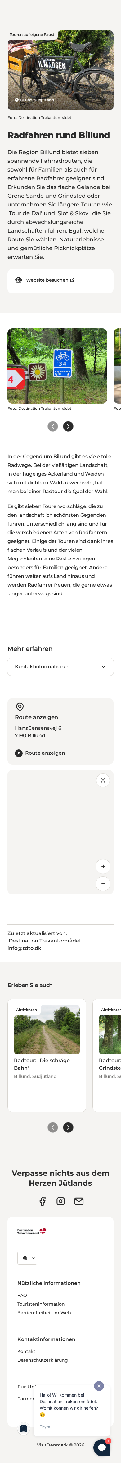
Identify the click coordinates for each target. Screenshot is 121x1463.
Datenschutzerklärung (42, 1360)
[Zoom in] (103, 866)
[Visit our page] (60, 1201)
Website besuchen (47, 280)
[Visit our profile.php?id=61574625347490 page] (42, 1201)
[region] (60, 832)
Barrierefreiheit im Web (44, 1312)
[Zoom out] (103, 883)
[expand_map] (103, 780)
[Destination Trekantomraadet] (32, 1231)
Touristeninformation (41, 1304)
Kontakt (26, 1351)
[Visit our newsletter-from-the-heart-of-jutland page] (79, 1201)
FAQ (22, 1295)
